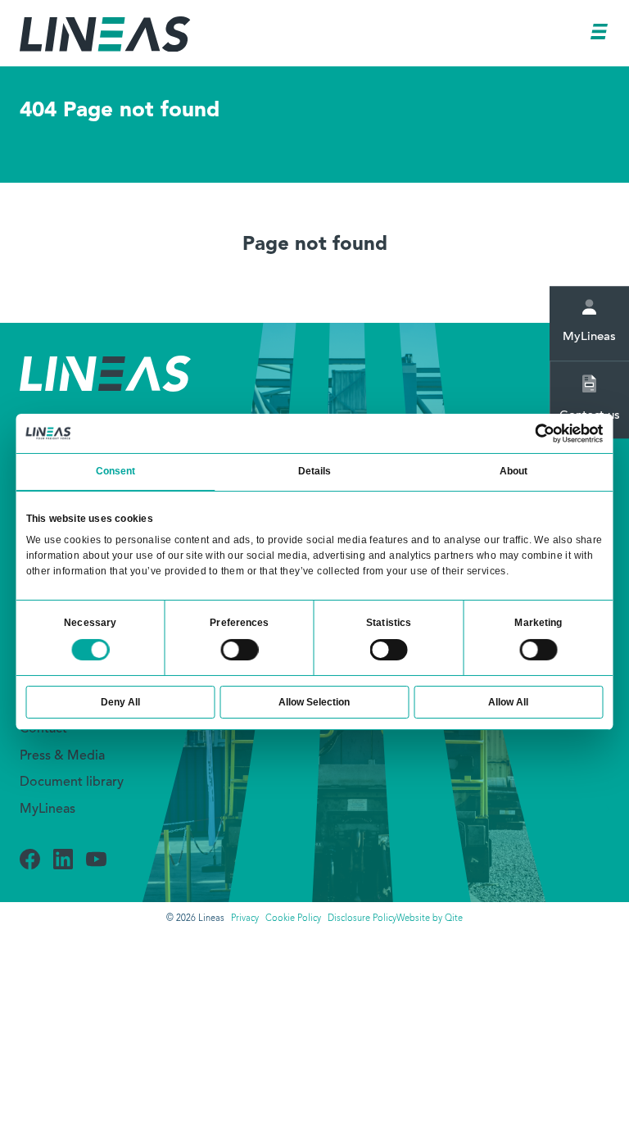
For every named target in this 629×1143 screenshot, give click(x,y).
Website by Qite (429, 918)
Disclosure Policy (362, 918)
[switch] (239, 649)
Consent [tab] (116, 471)
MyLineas (47, 809)
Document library (72, 782)
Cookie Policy (293, 918)
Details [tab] (315, 471)
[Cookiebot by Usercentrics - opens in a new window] (545, 433)
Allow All (508, 702)
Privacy (245, 918)
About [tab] (513, 471)
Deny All (120, 702)
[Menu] (600, 34)
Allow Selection (314, 702)
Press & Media (62, 756)
